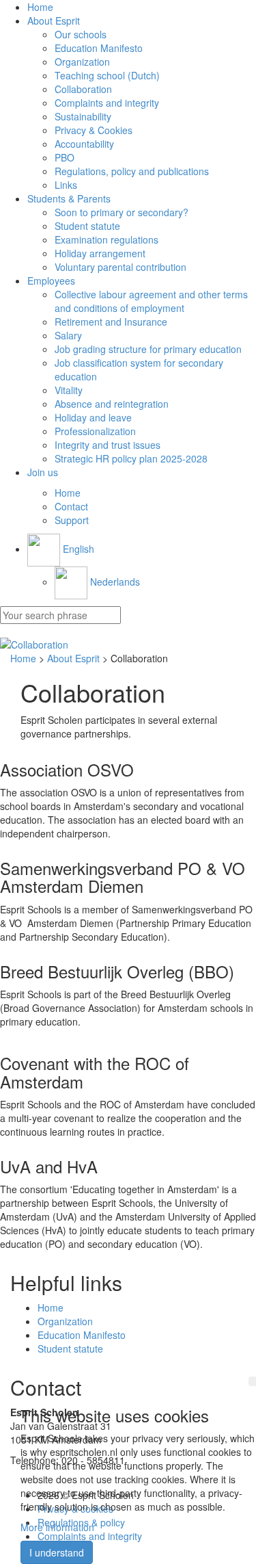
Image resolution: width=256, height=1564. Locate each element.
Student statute (87, 226)
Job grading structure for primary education (148, 349)
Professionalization (95, 431)
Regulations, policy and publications (132, 171)
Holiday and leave (93, 417)
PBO (64, 157)
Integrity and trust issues (107, 445)
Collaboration (83, 89)
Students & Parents (69, 198)
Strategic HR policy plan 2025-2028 (131, 458)
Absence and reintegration (112, 403)
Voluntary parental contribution (120, 267)
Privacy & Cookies (93, 130)
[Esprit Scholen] (128, 644)
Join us (42, 472)
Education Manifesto (99, 48)
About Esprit (53, 20)
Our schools (80, 34)
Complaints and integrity (107, 102)
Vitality (69, 390)
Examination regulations (106, 239)
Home (40, 7)
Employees (51, 280)
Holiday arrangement (100, 253)
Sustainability (83, 116)
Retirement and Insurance (111, 321)
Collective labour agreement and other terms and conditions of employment (151, 301)
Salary (68, 335)
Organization (82, 61)
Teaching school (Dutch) (107, 75)
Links (66, 185)
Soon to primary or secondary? (121, 212)
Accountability (84, 144)
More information (57, 1527)
